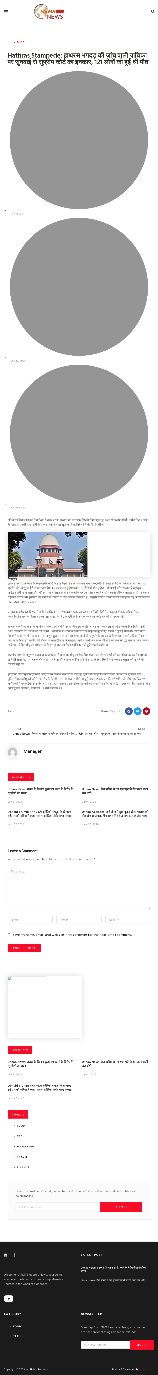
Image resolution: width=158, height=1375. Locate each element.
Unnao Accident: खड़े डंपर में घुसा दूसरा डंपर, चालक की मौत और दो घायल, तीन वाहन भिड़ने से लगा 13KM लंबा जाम (115, 813)
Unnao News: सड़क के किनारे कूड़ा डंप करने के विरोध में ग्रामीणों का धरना (40, 791)
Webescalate (146, 1369)
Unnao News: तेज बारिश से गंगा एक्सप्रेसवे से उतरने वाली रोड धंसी (115, 791)
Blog (20, 42)
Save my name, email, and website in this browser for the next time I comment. (72, 934)
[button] (6, 11)
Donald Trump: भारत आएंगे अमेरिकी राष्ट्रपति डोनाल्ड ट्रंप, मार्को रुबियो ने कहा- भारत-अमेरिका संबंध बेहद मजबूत (39, 813)
